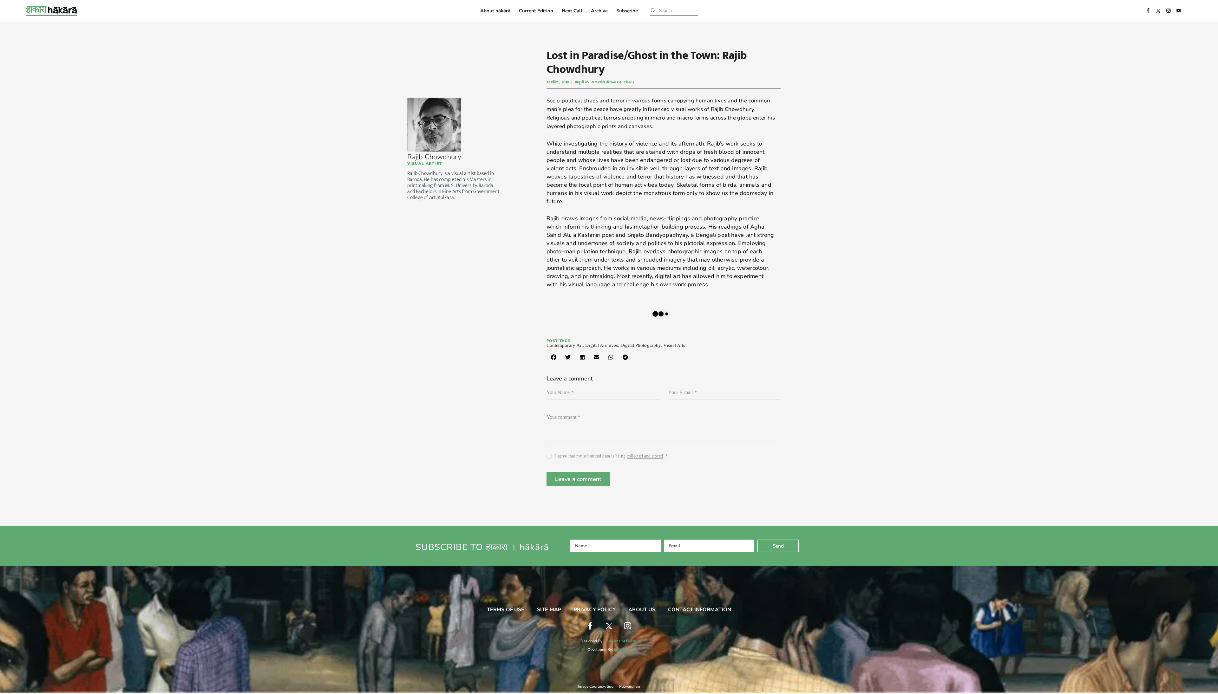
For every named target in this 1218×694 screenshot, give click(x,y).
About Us (641, 609)
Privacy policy (595, 609)
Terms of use (505, 609)
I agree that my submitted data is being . (611, 456)
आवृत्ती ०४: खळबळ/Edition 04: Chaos (604, 82)
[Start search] (653, 11)
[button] (554, 357)
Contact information (699, 609)
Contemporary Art (565, 345)
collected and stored (645, 456)
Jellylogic (622, 649)
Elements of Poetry (621, 641)
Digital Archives (601, 345)
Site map (549, 609)
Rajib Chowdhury (434, 157)
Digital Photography (640, 345)
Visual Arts (674, 345)
